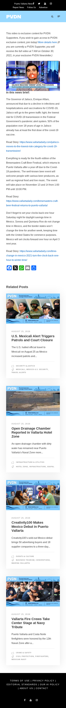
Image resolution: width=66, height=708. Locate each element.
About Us (27, 688)
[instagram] (51, 3)
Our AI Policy (50, 684)
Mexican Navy (19, 659)
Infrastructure (37, 466)
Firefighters (41, 656)
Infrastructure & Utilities (30, 462)
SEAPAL (50, 466)
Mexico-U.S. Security (37, 369)
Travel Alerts (19, 372)
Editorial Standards (22, 684)
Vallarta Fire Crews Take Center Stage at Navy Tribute (31, 623)
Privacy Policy (44, 680)
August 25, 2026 (21, 331)
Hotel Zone (22, 466)
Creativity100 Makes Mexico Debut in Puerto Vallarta (30, 526)
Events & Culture (25, 556)
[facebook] (33, 3)
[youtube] (45, 3)
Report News (18, 7)
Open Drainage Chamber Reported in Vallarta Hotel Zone (32, 432)
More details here (47, 42)
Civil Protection (25, 656)
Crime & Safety (23, 652)
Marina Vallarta (21, 563)
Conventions (43, 560)
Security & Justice (25, 366)
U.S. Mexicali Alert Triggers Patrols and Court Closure (33, 338)
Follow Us (31, 7)
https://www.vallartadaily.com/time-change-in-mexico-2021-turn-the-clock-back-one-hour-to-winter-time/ (32, 255)
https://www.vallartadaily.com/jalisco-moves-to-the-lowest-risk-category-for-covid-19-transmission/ (32, 146)
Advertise (43, 7)
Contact (42, 688)
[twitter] (39, 3)
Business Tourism (25, 560)
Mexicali (20, 369)
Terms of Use (20, 680)
